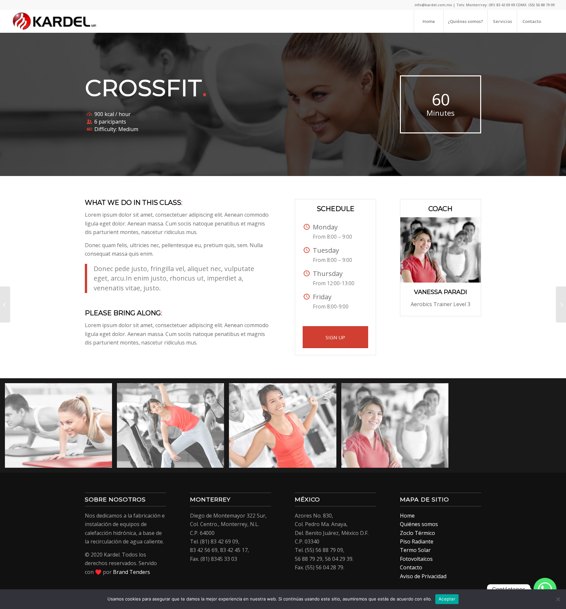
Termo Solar (415, 550)
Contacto (411, 567)
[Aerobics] (5, 304)
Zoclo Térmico (417, 533)
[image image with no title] (61, 428)
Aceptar (447, 598)
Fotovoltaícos (416, 558)
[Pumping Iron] (561, 304)
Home (407, 515)
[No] (558, 599)
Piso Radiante (416, 541)
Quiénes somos (419, 524)
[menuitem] (428, 21)
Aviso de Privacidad (423, 576)
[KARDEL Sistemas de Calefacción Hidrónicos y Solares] (54, 21)
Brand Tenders (131, 572)
